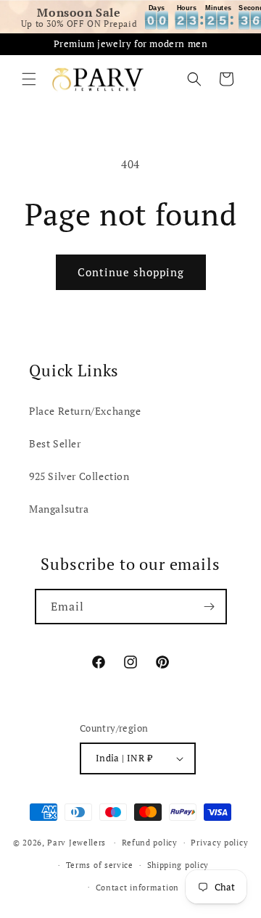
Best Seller (55, 443)
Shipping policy (178, 865)
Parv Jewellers (76, 843)
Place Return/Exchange (85, 411)
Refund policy (150, 843)
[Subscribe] (209, 606)
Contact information (137, 887)
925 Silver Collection (79, 476)
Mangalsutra (59, 509)
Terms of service (99, 865)
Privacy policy (219, 843)
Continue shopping (131, 272)
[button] (29, 79)
